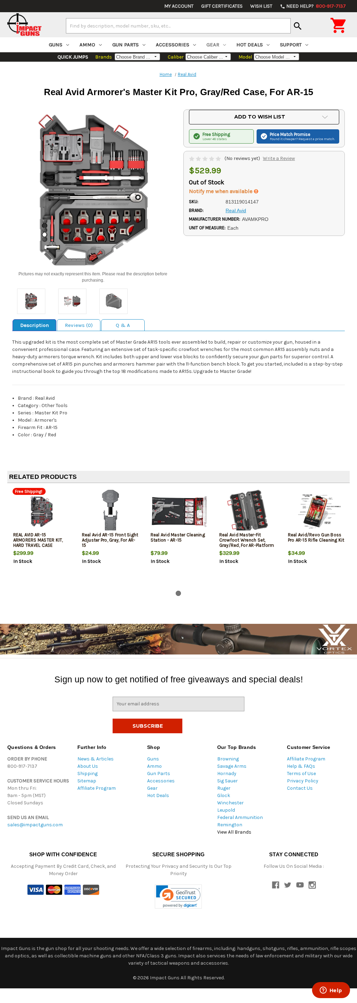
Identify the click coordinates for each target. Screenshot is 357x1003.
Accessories (172, 44)
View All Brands (234, 832)
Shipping (87, 773)
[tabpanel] (41, 538)
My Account (178, 6)
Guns (55, 44)
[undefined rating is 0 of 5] (205, 158)
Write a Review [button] (279, 158)
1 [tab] (178, 593)
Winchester (230, 803)
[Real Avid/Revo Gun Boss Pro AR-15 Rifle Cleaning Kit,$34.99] (316, 511)
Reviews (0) (79, 325)
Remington (229, 825)
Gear (212, 44)
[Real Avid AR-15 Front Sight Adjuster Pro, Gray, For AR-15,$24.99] (110, 511)
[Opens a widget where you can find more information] (331, 991)
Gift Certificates (222, 6)
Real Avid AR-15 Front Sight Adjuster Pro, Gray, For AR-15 (110, 540)
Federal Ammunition (240, 817)
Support (291, 44)
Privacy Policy (302, 781)
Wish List (261, 6)
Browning (228, 759)
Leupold (226, 810)
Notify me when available (221, 191)
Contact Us (300, 788)
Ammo (87, 44)
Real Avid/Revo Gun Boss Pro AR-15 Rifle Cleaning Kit (316, 537)
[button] (178, 896)
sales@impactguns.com (35, 825)
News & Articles (95, 759)
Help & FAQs (301, 766)
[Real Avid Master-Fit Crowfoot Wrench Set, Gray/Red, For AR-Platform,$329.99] (248, 511)
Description (34, 325)
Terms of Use (301, 773)
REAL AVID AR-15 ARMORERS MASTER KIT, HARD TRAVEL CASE (38, 540)
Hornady (226, 773)
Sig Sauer (227, 781)
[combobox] (178, 25)
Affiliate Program (96, 788)
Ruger (223, 788)
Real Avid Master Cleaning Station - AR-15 (178, 537)
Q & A (123, 325)
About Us (87, 766)
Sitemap (86, 781)
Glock (223, 795)
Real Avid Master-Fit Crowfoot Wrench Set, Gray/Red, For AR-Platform (246, 540)
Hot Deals (249, 44)
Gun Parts (125, 44)
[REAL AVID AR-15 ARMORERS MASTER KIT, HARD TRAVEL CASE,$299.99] (42, 511)
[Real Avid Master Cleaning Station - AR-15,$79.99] (179, 511)
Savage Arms (231, 766)
